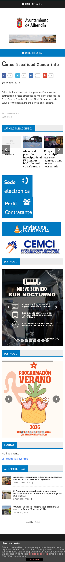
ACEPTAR (34, 560)
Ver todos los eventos (15, 458)
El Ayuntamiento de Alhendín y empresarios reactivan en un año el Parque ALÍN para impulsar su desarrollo (37, 493)
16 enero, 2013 (11, 82)
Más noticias (32, 521)
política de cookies (38, 554)
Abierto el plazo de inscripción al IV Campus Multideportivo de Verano (32, 159)
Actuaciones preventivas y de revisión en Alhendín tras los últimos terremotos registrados (37, 478)
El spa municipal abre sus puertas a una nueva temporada (53, 159)
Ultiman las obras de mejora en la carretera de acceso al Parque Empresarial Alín (36, 507)
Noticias (7, 117)
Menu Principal (34, 4)
